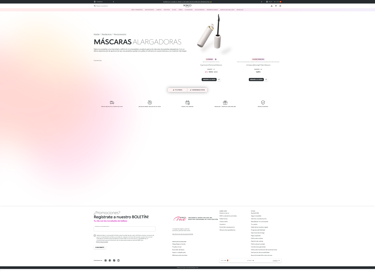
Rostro (167, 9)
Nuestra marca (224, 213)
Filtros (178, 90)
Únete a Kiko (224, 221)
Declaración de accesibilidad (260, 252)
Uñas (181, 9)
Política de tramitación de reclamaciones (264, 249)
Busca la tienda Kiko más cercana (261, 255)
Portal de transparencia (227, 227)
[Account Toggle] (272, 6)
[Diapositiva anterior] (113, 2)
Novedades (149, 9)
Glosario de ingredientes (227, 230)
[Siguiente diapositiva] (261, 2)
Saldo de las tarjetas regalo (259, 227)
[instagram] (106, 260)
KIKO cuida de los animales (228, 216)
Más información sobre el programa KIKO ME (182, 234)
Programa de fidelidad (258, 230)
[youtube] (118, 260)
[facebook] (110, 260)
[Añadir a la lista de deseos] (219, 79)
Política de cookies (257, 238)
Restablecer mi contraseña (259, 221)
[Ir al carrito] (280, 6)
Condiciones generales (258, 247)
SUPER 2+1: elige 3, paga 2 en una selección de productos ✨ (187, 1)
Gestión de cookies (257, 241)
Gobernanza (223, 218)
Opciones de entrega (257, 233)
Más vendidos (137, 9)
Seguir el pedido (256, 216)
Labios (159, 9)
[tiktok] (114, 260)
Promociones (212, 9)
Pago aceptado (256, 235)
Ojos (174, 9)
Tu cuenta (254, 224)
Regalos (240, 9)
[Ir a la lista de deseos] (276, 6)
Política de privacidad (258, 244)
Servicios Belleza (227, 9)
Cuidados (189, 9)
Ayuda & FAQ (255, 213)
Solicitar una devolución (259, 218)
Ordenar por (198, 90)
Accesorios (199, 9)
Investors (222, 224)
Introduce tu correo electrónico (102, 226)
